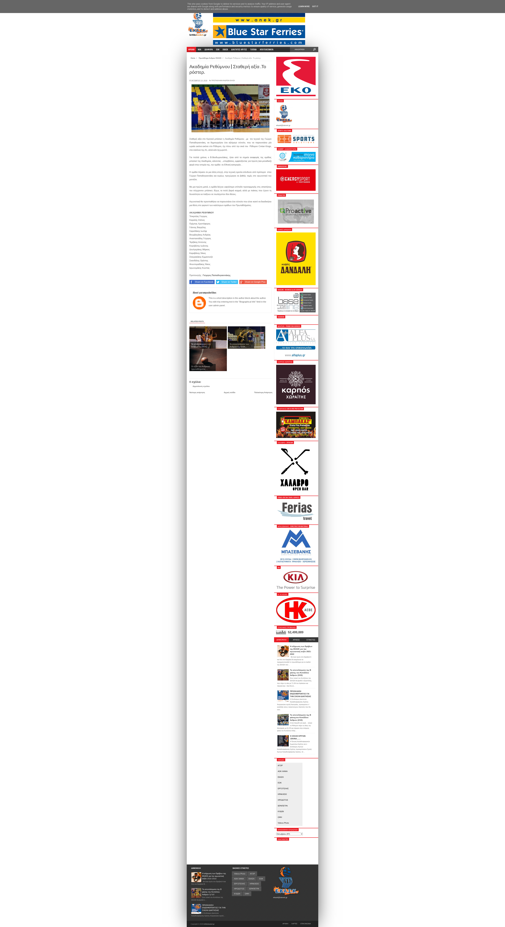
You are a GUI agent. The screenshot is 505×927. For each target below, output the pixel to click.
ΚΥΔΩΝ (281, 811)
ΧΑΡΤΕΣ (294, 923)
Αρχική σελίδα (229, 392)
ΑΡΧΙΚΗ (285, 923)
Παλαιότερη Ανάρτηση (263, 392)
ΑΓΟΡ (280, 765)
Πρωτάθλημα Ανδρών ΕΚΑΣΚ (223, 80)
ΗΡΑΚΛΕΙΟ (282, 794)
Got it (315, 6)
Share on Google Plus (255, 282)
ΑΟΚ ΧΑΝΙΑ (282, 771)
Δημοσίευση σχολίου (201, 386)
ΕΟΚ (280, 783)
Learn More (304, 6)
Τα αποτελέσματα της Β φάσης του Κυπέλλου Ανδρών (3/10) (211, 891)
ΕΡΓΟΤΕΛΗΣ (283, 788)
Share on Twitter (229, 282)
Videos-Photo (283, 823)
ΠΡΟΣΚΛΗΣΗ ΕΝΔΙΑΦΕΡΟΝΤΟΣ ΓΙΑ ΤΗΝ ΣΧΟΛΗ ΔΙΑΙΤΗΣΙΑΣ (214, 907)
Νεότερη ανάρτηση (197, 392)
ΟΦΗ (280, 817)
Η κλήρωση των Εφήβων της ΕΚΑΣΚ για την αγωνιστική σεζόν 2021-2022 (214, 876)
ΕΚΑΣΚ (281, 777)
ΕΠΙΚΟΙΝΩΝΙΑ (306, 923)
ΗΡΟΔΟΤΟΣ (283, 800)
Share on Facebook (204, 282)
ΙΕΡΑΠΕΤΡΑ (283, 806)
